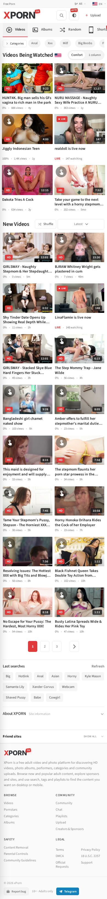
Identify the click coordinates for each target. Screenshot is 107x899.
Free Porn (9, 3)
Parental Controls (16, 854)
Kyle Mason (93, 676)
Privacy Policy (90, 849)
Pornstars (10, 809)
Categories (17, 43)
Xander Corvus (43, 686)
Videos (8, 803)
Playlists (61, 816)
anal (34, 43)
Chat (59, 809)
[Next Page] (74, 646)
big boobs (85, 43)
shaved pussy (16, 697)
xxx (50, 43)
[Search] (61, 15)
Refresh (98, 666)
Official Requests (62, 864)
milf (65, 43)
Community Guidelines (20, 860)
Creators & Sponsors (70, 829)
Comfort (77, 55)
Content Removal (16, 847)
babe (37, 697)
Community (64, 803)
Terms (60, 849)
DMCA (60, 856)
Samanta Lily (15, 686)
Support (86, 862)
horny (72, 676)
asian (55, 676)
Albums (9, 822)
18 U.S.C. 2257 (90, 856)
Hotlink (23, 676)
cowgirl (54, 697)
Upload (61, 822)
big (8, 676)
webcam (68, 686)
